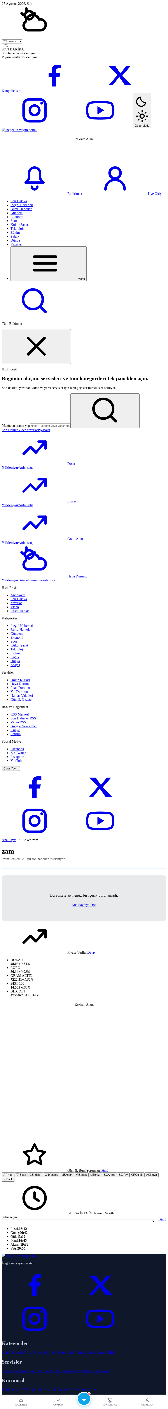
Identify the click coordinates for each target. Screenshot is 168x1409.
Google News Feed (23, 726)
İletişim (16, 91)
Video (22, 430)
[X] (119, 91)
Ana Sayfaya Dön (84, 905)
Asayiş (15, 665)
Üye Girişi (155, 193)
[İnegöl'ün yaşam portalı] (19, 130)
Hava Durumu (20, 684)
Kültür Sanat (19, 224)
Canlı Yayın (11, 768)
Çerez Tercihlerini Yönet (80, 1390)
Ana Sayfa (17, 595)
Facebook (17, 749)
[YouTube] (100, 125)
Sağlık (14, 236)
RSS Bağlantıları (32, 1390)
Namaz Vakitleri (21, 695)
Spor (13, 221)
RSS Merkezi (19, 714)
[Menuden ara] (105, 410)
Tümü (104, 1170)
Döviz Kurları (20, 680)
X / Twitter (18, 753)
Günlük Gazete (21, 699)
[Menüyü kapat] (36, 346)
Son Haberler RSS (23, 718)
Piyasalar (44, 430)
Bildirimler (74, 193)
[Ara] (34, 316)
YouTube (16, 760)
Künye (6, 91)
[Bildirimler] (84, 1399)
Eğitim (15, 232)
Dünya (15, 240)
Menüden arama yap (16, 425)
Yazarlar (16, 244)
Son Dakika (18, 201)
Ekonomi (16, 217)
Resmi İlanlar (19, 611)
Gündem (16, 213)
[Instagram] (34, 125)
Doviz (6, 1371)
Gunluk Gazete (99, 1371)
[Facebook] (54, 91)
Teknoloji (17, 228)
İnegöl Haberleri (21, 205)
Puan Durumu (20, 688)
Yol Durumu (19, 691)
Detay (91, 952)
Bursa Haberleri (21, 209)
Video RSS (18, 722)
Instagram (17, 757)
